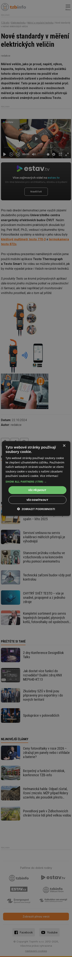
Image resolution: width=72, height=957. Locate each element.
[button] (36, 481)
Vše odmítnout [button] (37, 500)
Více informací (49, 475)
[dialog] (36, 478)
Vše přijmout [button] (37, 490)
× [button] (64, 445)
